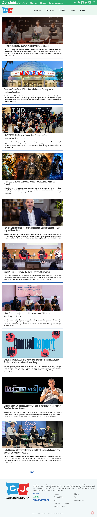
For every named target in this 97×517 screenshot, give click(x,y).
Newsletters (57, 3)
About (56, 494)
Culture (82, 10)
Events (73, 10)
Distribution (50, 10)
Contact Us (58, 497)
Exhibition (62, 10)
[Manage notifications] (92, 512)
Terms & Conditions (61, 503)
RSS (55, 500)
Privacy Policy (59, 507)
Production (37, 10)
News (34, 3)
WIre (44, 3)
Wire (36, 497)
